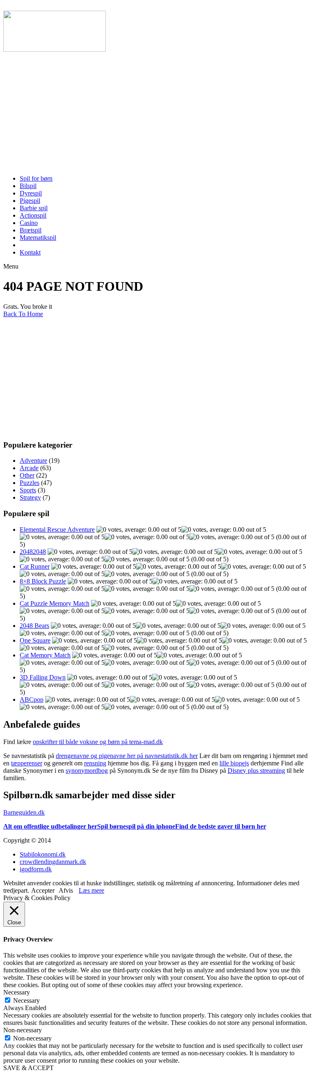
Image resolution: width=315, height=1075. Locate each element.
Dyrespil (31, 193)
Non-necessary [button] (22, 1030)
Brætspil (30, 230)
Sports (28, 490)
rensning (95, 763)
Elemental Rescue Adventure (57, 529)
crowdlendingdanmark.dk (53, 861)
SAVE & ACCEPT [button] (28, 1067)
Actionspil (33, 215)
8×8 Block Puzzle (43, 581)
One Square (35, 640)
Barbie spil (34, 207)
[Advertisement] (157, 110)
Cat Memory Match (45, 655)
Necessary (26, 1000)
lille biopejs (234, 763)
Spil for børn (36, 178)
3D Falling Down (43, 677)
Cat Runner (35, 566)
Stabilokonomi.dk (43, 854)
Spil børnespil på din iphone (136, 826)
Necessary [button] (16, 992)
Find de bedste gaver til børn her (220, 826)
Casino (29, 222)
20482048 (33, 551)
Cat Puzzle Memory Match (54, 603)
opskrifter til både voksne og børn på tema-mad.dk (98, 741)
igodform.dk (36, 869)
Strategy (30, 497)
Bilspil (28, 185)
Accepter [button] (43, 890)
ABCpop (31, 699)
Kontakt (30, 252)
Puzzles (29, 482)
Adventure (33, 460)
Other (27, 475)
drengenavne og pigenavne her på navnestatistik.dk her (127, 755)
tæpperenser (26, 763)
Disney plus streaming (256, 770)
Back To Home (23, 313)
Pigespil (30, 200)
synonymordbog (87, 770)
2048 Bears (34, 625)
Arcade (29, 467)
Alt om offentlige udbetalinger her (50, 826)
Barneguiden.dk (24, 812)
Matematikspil (38, 237)
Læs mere (91, 890)
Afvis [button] (66, 890)
